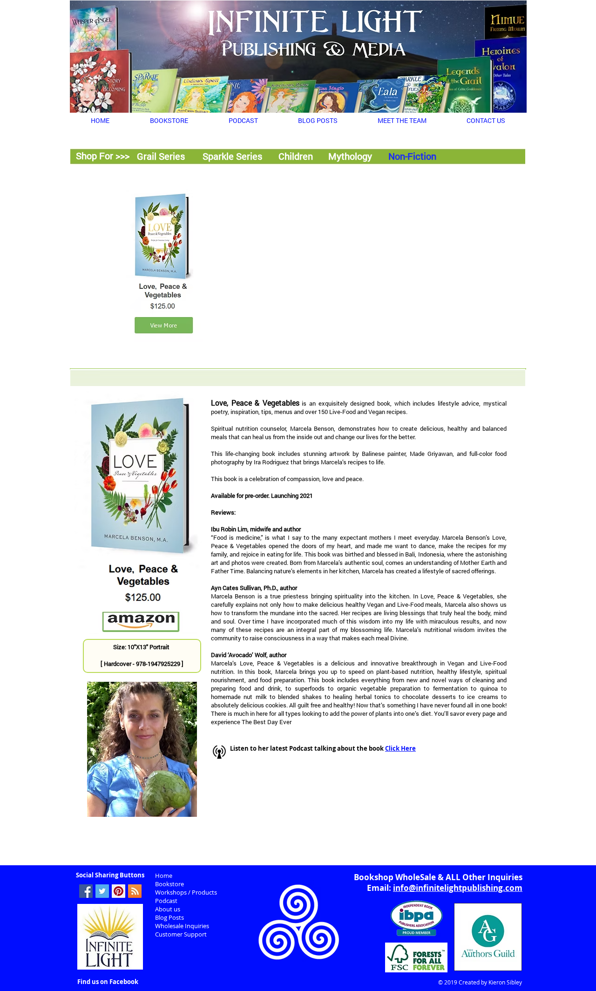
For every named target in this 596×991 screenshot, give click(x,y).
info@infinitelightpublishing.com (457, 887)
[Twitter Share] (102, 891)
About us (167, 909)
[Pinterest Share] (118, 891)
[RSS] (135, 891)
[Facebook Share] (86, 891)
